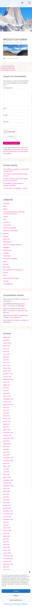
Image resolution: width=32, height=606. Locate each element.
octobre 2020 (7, 435)
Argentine (6, 203)
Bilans (5, 206)
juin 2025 (6, 348)
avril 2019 (6, 472)
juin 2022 (6, 407)
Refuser (16, 595)
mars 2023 (6, 393)
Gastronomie (7, 250)
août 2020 (6, 441)
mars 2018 (6, 502)
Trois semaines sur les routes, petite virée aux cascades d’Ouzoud (8, 68)
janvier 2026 (7, 343)
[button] (29, 572)
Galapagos (6, 247)
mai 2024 (6, 360)
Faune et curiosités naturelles (12, 244)
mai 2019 (6, 469)
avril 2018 (6, 500)
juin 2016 (6, 539)
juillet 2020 (6, 444)
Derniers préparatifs (9, 228)
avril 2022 (6, 413)
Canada (5, 216)
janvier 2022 (7, 421)
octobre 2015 (7, 561)
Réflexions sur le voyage (11, 278)
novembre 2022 (8, 399)
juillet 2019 (6, 466)
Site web (5, 121)
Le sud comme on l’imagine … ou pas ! (15, 188)
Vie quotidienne (8, 284)
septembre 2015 (8, 564)
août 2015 (6, 567)
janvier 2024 (7, 371)
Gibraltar (6, 253)
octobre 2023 (7, 376)
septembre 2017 (8, 519)
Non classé (6, 267)
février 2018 (7, 505)
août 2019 (6, 463)
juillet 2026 (6, 337)
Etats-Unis (6, 239)
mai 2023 (6, 390)
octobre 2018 (7, 483)
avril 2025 (6, 351)
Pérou (5, 275)
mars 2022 (6, 416)
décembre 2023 (8, 374)
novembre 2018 (8, 480)
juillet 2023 (6, 385)
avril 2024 (6, 362)
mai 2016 (6, 542)
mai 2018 (6, 497)
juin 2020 (6, 446)
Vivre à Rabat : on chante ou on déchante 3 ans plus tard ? (15, 310)
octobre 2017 (7, 516)
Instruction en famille (10, 258)
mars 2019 (6, 474)
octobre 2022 (7, 402)
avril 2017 (6, 525)
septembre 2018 (8, 486)
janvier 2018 (7, 508)
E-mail (5, 115)
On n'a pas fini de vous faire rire (13, 270)
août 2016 (6, 533)
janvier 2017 (7, 528)
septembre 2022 (8, 404)
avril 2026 (6, 340)
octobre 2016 (7, 530)
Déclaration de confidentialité (20, 604)
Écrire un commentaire (11, 58)
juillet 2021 (6, 424)
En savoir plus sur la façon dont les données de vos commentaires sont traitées (15, 151)
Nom (5, 108)
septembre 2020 (8, 438)
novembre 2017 (8, 514)
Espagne (6, 236)
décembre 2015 (8, 556)
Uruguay (6, 281)
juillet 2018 (6, 491)
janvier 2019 (7, 477)
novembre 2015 (8, 558)
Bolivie (5, 209)
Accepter (16, 591)
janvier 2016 (7, 553)
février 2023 (7, 396)
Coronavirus (7, 225)
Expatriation (7, 242)
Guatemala (6, 256)
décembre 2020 (8, 432)
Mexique (6, 264)
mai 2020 (6, 449)
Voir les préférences (16, 600)
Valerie (20, 42)
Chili (4, 219)
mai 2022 (6, 410)
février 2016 (7, 550)
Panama (5, 272)
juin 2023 (6, 388)
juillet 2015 (6, 570)
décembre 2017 (8, 511)
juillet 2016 (6, 536)
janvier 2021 (7, 430)
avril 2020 (6, 452)
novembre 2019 (8, 460)
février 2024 (7, 368)
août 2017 (6, 522)
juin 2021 (6, 427)
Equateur (6, 233)
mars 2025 (6, 354)
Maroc (5, 261)
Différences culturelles (10, 230)
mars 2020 (6, 455)
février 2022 (7, 418)
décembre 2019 (8, 458)
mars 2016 (6, 547)
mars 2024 (6, 365)
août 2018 (6, 488)
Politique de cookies (8, 604)
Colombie (6, 222)
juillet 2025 (6, 346)
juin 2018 (6, 494)
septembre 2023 (8, 379)
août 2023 (6, 382)
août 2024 (6, 357)
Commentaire (8, 88)
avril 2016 (6, 544)
